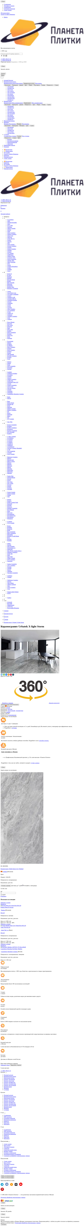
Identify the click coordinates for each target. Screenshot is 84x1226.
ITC (8, 417)
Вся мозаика (12, 124)
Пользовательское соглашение (12, 1154)
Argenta (9, 247)
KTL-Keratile (10, 432)
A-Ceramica (10, 219)
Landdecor (10, 444)
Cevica (9, 306)
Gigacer (9, 378)
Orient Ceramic (11, 493)
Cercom (9, 301)
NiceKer (9, 488)
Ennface (9, 351)
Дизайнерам (7, 7)
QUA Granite (10, 523)
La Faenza (10, 439)
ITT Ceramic (10, 419)
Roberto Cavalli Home (13, 536)
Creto (8, 318)
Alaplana (9, 227)
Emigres (9, 348)
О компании (7, 4)
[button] (6, 56)
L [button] (4, 435)
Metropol (9, 466)
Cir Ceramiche (11, 310)
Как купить (7, 1145)
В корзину (3, 896)
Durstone (9, 338)
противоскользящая (12, 141)
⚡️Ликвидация (8, 151)
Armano (9, 252)
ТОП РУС (10, 606)
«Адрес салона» (35, 763)
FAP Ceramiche (11, 366)
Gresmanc (9, 391)
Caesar (9, 291)
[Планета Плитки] (42, 45)
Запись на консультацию (7, 1176)
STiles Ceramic (11, 558)
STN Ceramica (11, 559)
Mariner (9, 463)
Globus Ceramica (11, 379)
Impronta (9, 407)
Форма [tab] (30, 85)
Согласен (3, 1224)
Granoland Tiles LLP (12, 382)
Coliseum (9, 315)
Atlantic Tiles (10, 260)
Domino (9, 334)
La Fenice (9, 441)
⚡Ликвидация (8, 167)
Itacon (8, 413)
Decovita (9, 323)
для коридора (11, 98)
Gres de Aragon (11, 388)
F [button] (4, 360)
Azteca (9, 265)
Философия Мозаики (13, 608)
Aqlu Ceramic (11, 244)
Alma (8, 231)
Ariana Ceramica (11, 249)
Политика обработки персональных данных (13, 1197)
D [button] (4, 320)
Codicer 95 (10, 313)
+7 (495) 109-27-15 (6, 59)
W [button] (4, 590)
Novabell (9, 489)
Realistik (9, 527)
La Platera (9, 442)
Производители (8, 157)
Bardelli (9, 278)
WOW (9, 593)
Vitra (8, 586)
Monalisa (9, 468)
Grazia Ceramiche (12, 385)
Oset (8, 496)
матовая (9, 139)
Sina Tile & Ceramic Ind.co (14, 551)
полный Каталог (8, 80)
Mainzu (9, 458)
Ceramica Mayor (11, 298)
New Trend (10, 483)
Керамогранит (8, 101)
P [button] (4, 498)
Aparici (9, 240)
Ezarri (8, 359)
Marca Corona (11, 461)
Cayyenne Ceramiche (12, 294)
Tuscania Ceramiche (12, 573)
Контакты (6, 1124)
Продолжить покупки (16, 1065)
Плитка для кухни (9, 1081)
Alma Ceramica (11, 233)
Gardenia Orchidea (12, 373)
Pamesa (9, 499)
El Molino (9, 345)
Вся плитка (19, 83)
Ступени (6, 134)
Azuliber (9, 269)
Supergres (9, 561)
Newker (9, 485)
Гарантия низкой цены (10, 1150)
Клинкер (6, 146)
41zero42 (9, 602)
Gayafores (10, 375)
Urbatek (9, 577)
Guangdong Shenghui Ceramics (15, 394)
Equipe (9, 353)
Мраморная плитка (9, 121)
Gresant (9, 389)
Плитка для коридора (10, 1083)
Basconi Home (11, 279)
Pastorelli (9, 504)
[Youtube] (21, 1185)
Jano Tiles (9, 422)
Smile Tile (9, 553)
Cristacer (9, 319)
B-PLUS (9, 274)
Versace (9, 581)
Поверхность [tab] (50, 85)
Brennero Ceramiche (12, 288)
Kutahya (9, 433)
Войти (6, 17)
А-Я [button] (5, 600)
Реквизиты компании (10, 1119)
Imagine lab (10, 404)
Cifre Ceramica (11, 309)
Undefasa (9, 575)
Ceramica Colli (11, 297)
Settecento (10, 549)
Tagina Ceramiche (12, 564)
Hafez (8, 397)
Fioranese (9, 367)
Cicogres (9, 307)
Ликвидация (10, 605)
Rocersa (9, 539)
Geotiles (9, 376)
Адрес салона (7, 10)
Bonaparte (10, 285)
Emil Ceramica (11, 350)
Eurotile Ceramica (12, 356)
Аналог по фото (8, 14)
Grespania (9, 392)
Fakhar (9, 363)
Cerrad (9, 304)
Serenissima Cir (11, 548)
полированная (12, 715)
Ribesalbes (10, 534)
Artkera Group (11, 256)
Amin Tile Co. (11, 238)
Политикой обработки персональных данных (27, 1223)
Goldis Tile (10, 381)
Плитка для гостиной (10, 1085)
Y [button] (4, 596)
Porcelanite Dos (11, 515)
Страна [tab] (56, 85)
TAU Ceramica (11, 565)
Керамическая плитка (10, 81)
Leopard (9, 452)
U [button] (4, 574)
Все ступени (12, 136)
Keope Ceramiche (12, 424)
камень (8, 712)
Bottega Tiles (10, 287)
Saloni (8, 543)
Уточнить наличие (5, 885)
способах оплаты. (44, 740)
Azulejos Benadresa (12, 266)
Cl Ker (9, 312)
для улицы (10, 94)
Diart (8, 328)
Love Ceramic (11, 454)
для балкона (10, 95)
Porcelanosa (10, 517)
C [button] (4, 290)
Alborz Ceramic (11, 228)
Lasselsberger (10, 446)
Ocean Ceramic (11, 492)
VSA (8, 589)
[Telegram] (2, 675)
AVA (8, 263)
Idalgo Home (10, 403)
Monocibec (10, 470)
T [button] (4, 562)
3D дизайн (7, 152)
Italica (8, 416)
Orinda (9, 495)
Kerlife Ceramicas (12, 427)
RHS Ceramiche (11, 533)
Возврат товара (8, 1151)
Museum (9, 473)
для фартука (10, 88)
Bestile (9, 281)
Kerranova (10, 429)
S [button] (4, 542)
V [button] (4, 578)
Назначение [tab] (7, 85)
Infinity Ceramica (11, 410)
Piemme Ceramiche (12, 508)
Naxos (9, 480)
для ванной (10, 86)
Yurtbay (9, 597)
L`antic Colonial (11, 436)
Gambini (9, 372)
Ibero (8, 401)
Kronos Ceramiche (12, 430)
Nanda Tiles (10, 476)
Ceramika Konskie (12, 300)
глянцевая (10, 144)
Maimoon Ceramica (12, 457)
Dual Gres (10, 335)
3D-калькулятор (5, 13)
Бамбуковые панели (9, 145)
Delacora (9, 326)
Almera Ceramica (11, 234)
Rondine (9, 540)
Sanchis (9, 545)
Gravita (9, 383)
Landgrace (10, 445)
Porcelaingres (10, 514)
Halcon (9, 398)
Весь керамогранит (17, 103)
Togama (9, 567)
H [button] (4, 395)
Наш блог (6, 1122)
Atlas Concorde (11, 262)
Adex (8, 224)
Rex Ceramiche (11, 531)
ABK (8, 221)
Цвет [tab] (26, 85)
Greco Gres (10, 386)
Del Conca (10, 325)
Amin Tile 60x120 (5, 927)
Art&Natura (10, 254)
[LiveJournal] (13, 675)
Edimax (9, 342)
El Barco (9, 344)
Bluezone (9, 284)
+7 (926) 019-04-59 (6, 60)
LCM (8, 449)
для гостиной (11, 92)
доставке (14, 728)
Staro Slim (10, 556)
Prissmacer (10, 518)
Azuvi (8, 271)
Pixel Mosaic (10, 509)
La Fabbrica (10, 438)
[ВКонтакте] (6, 675)
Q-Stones (9, 521)
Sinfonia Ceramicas (12, 552)
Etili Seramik (10, 354)
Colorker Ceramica (12, 316)
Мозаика (6, 122)
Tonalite (9, 568)
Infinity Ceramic (11, 408)
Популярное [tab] (37, 85)
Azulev (9, 268)
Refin (8, 530)
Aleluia (9, 230)
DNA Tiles (10, 329)
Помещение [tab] (15, 85)
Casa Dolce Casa (11, 293)
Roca (8, 537)
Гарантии (6, 1148)
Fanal (8, 364)
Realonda (9, 529)
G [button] (4, 370)
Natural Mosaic (11, 477)
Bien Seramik (10, 282)
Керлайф (9, 603)
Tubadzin (9, 571)
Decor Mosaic (11, 322)
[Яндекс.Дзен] (16, 1185)
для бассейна (10, 97)
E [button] (4, 339)
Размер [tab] (43, 85)
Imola (8, 405)
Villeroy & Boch (11, 584)
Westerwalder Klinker (13, 592)
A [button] (4, 218)
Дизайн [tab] (21, 85)
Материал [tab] (22, 125)
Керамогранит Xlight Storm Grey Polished (12, 869)
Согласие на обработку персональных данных (17, 1155)
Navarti (9, 479)
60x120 (3, 913)
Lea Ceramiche (11, 451)
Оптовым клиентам (9, 8)
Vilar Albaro (10, 583)
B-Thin (9, 275)
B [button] (4, 272)
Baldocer (9, 276)
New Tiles (10, 482)
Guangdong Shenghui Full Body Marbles (11, 949)
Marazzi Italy (10, 460)
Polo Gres (9, 512)
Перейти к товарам (7, 703)
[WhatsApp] (4, 675)
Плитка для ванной (9, 1079)
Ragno (9, 526)
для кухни (10, 89)
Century (9, 296)
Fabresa (9, 361)
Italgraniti (9, 414)
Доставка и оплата (9, 6)
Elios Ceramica (11, 347)
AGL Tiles (10, 225)
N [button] (4, 474)
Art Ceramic (10, 253)
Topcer (9, 570)
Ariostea (9, 250)
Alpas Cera (10, 235)
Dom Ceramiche (11, 332)
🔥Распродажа (8, 149)
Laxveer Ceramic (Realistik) (14, 448)
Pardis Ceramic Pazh (12, 502)
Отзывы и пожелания (10, 1153)
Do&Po (9, 331)
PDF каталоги (8, 1117)
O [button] (4, 490)
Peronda (9, 505)
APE (8, 243)
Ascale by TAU (11, 257)
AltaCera (9, 237)
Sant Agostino (11, 546)
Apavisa (9, 241)
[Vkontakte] (7, 1185)
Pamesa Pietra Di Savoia (7, 907)
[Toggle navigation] (6, 1072)
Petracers (9, 507)
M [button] (4, 455)
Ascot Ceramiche (11, 259)
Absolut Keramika (12, 222)
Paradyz (9, 501)
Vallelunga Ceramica (12, 580)
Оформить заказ (5, 1065)
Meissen (9, 464)
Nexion (9, 486)
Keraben (9, 426)
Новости (6, 1121)
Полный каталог (8, 1075)
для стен (10, 709)
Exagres (9, 357)
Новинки (6, 155)
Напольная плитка (9, 1078)
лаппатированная (12, 142)
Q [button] (4, 520)
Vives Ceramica (11, 587)
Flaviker (9, 369)
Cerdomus (10, 303)
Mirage (9, 467)
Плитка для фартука (9, 1082)
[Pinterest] (11, 675)
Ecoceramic (10, 341)
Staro (8, 555)
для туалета (10, 91)
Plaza (8, 511)
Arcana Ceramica (11, 246)
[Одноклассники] (9, 675)
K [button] (4, 423)
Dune (8, 337)
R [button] (4, 524)
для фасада (10, 100)
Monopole (10, 471)
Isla (8, 411)
